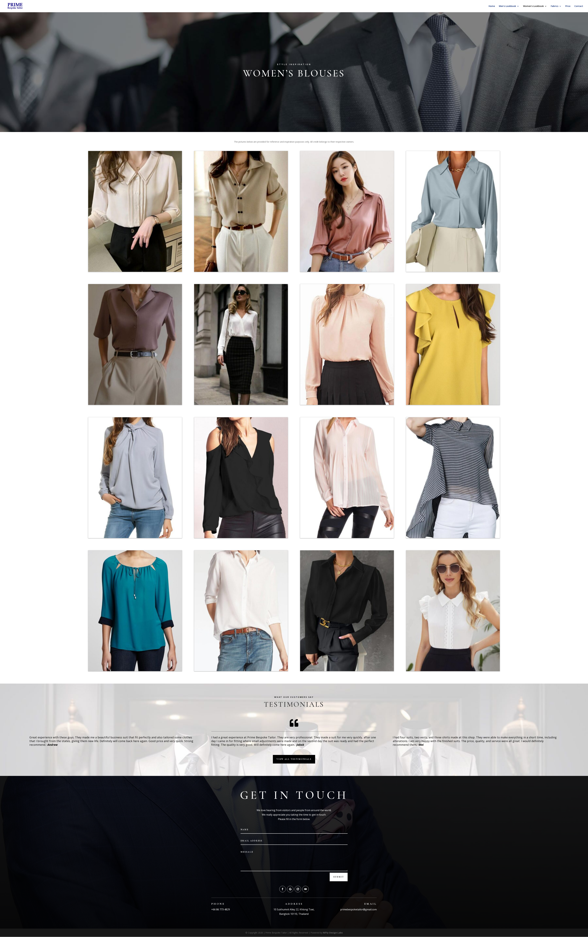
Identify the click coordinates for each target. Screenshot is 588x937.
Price (567, 6)
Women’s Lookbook (533, 6)
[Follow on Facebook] (282, 889)
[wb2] (135, 670)
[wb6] (135, 537)
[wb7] (453, 404)
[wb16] (453, 670)
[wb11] (453, 271)
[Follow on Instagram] (298, 889)
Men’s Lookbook (507, 6)
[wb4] (347, 537)
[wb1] (241, 670)
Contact (578, 6)
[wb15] (347, 670)
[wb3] (453, 537)
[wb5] (241, 537)
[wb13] (241, 271)
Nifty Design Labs (333, 932)
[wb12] (347, 271)
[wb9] (241, 404)
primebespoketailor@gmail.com (358, 909)
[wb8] (347, 404)
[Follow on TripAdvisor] (305, 889)
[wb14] (135, 271)
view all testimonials (294, 759)
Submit (338, 877)
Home (492, 6)
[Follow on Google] (290, 889)
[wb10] (135, 404)
